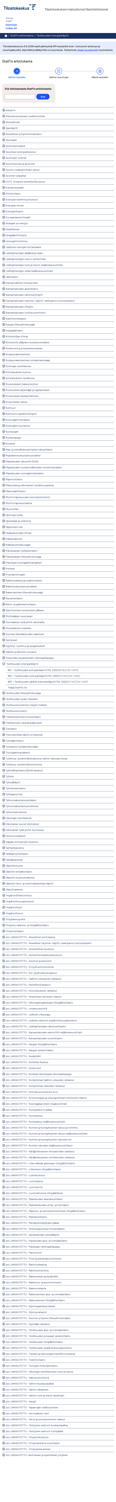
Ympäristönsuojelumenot (20, 901)
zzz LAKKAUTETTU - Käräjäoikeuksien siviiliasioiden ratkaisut (40, 1157)
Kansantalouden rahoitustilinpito (24, 294)
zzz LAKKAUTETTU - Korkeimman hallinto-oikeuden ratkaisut (40, 1079)
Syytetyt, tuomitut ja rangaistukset (25, 645)
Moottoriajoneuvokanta (19, 503)
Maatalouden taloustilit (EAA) (22, 461)
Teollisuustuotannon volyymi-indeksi (26, 704)
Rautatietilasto (14, 598)
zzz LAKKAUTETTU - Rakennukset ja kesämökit (32, 1276)
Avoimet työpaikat (16, 175)
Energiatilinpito (14, 211)
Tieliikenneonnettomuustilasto (23, 716)
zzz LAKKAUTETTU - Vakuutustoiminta (27, 1377)
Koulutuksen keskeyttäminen (22, 395)
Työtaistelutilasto (15, 788)
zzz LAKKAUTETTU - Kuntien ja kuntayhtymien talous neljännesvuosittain (47, 1133)
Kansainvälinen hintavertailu (22, 282)
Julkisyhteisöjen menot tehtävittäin (26, 259)
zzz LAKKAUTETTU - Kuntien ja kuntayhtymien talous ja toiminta (42, 1127)
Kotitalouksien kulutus (18, 372)
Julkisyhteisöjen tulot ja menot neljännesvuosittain (34, 264)
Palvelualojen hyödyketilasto (21, 550)
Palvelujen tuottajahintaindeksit (24, 562)
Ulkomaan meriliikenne (19, 818)
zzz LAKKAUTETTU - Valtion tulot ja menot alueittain (35, 1395)
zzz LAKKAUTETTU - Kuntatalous (24, 1115)
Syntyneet (11, 640)
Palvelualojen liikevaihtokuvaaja (23, 556)
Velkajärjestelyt (14, 859)
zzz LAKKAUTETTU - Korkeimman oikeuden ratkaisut (35, 1085)
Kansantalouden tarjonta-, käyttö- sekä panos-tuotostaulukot (40, 300)
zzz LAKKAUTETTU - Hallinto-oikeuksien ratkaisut (34, 978)
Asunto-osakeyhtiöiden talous (23, 169)
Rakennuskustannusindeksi (21, 586)
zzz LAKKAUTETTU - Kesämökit (23, 1056)
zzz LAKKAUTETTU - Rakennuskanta (26, 1288)
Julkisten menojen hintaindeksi (23, 247)
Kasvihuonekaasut (16, 318)
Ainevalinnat (13, 122)
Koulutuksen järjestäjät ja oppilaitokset (28, 389)
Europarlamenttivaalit (18, 217)
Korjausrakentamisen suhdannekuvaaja (28, 360)
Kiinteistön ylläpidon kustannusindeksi (27, 342)
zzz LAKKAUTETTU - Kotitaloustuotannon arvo (32, 1091)
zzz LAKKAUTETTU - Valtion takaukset (27, 1389)
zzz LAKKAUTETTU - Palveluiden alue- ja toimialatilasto (36, 1240)
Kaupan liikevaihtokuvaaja (20, 324)
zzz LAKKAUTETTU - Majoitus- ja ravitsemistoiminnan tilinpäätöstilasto (46, 1210)
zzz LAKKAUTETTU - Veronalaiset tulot (27, 1413)
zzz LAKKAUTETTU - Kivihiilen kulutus (27, 1062)
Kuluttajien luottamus (18, 425)
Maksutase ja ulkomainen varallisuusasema (30, 485)
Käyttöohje (11, 24)
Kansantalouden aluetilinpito (22, 288)
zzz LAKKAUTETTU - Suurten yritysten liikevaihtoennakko (38, 1318)
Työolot (10, 776)
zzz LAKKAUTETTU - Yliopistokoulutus (27, 1437)
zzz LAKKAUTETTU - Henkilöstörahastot (28, 984)
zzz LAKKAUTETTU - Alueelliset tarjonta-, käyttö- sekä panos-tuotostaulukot (49, 943)
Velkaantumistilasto (17, 853)
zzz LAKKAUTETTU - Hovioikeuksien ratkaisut (31, 990)
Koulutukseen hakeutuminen (22, 384)
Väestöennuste (14, 865)
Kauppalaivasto (14, 330)
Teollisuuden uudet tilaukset (22, 698)
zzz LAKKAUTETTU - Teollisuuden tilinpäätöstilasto (34, 1341)
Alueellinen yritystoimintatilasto (24, 134)
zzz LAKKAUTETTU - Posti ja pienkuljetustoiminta (33, 1258)
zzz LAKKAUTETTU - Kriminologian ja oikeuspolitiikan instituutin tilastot (46, 1097)
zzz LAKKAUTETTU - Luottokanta (24, 1181)
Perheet (10, 568)
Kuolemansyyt (13, 437)
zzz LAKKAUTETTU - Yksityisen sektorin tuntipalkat (34, 1431)
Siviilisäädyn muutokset (19, 616)
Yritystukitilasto (15, 931)
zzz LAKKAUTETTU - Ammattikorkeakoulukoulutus (34, 954)
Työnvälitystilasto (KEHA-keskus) (24, 770)
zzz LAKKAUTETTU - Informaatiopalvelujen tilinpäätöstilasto (39, 1002)
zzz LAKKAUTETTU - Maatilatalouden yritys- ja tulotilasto (37, 1204)
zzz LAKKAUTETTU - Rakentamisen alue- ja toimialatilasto (38, 1294)
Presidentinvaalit (15, 574)
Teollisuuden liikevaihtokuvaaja (23, 693)
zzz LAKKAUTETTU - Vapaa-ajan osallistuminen (32, 1407)
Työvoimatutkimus (16, 812)
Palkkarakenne (14, 538)
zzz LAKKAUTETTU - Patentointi (24, 1252)
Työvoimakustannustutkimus (22, 806)
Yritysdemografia (15, 919)
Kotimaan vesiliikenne (18, 366)
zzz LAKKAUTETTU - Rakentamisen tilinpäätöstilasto (35, 1300)
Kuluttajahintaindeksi (18, 419)
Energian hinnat (15, 205)
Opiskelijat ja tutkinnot (18, 520)
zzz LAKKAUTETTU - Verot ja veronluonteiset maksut (35, 1419)
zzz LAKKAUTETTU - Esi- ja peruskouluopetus (31, 972)
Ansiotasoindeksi (15, 145)
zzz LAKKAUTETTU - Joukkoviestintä (26, 1008)
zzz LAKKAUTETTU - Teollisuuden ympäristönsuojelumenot (39, 1347)
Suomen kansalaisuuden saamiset (25, 634)
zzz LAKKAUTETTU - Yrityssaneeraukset (28, 1449)
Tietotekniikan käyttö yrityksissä (24, 734)
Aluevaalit (11, 139)
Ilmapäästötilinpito (16, 235)
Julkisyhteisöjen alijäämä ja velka (24, 253)
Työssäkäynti (13, 782)
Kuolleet (10, 443)
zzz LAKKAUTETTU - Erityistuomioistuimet (30, 966)
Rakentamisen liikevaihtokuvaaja (24, 592)
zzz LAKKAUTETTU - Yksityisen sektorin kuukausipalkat (37, 1425)
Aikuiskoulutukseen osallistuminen (25, 116)
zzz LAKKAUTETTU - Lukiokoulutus (25, 1175)
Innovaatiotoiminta (16, 241)
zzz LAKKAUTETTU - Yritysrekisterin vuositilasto (33, 1443)
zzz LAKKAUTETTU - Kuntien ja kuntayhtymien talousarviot (39, 1139)
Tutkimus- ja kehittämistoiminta (24, 764)
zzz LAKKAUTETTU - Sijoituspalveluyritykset (30, 1306)
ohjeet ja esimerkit (87, 49)
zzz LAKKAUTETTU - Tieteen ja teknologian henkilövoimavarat (40, 1353)
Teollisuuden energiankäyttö (22, 663)
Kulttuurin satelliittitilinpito (21, 413)
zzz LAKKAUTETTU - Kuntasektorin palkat (29, 1109)
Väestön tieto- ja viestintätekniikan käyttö (29, 883)
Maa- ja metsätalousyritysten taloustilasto (29, 449)
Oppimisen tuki (14, 526)
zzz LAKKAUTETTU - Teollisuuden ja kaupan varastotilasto (38, 1335)
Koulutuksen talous (16, 401)
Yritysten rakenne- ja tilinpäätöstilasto (27, 925)
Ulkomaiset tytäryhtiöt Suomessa (25, 829)
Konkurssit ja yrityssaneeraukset (24, 348)
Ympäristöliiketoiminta (19, 895)
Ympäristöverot (14, 913)
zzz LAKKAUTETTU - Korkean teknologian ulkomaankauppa (38, 1074)
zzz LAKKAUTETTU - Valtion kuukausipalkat (30, 1383)
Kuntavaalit (12, 431)
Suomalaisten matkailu (18, 628)
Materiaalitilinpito (16, 491)
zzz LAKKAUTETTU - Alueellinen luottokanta (30, 937)
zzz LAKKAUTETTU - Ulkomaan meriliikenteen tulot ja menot (39, 1371)
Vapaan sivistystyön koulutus (22, 841)
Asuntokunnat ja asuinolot (20, 163)
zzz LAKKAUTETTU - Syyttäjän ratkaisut (28, 1324)
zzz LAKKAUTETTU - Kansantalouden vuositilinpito (34, 1038)
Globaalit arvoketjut (17, 223)
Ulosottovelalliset (16, 835)
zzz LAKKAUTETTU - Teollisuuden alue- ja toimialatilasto (37, 1329)
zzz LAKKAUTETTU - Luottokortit (24, 1187)
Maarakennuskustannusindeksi (23, 455)
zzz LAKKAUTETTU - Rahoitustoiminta (27, 1270)
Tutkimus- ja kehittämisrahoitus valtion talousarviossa (36, 758)
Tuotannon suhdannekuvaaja (22, 746)
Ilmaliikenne (12, 229)
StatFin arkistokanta (22, 35)
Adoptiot (11, 110)
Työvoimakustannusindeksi (21, 800)
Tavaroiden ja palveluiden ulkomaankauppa (30, 657)
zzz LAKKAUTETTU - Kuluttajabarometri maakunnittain (36, 1103)
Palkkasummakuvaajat (18, 544)
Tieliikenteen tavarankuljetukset (24, 722)
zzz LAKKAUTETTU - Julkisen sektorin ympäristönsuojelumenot (41, 1020)
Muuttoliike (12, 509)
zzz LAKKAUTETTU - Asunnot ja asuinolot (29, 960)
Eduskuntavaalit (15, 187)
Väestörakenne (14, 889)
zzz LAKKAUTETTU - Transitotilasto (25, 1359)
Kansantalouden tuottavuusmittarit (26, 312)
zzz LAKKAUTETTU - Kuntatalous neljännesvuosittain (35, 1121)
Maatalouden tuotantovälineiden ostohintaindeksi (34, 467)
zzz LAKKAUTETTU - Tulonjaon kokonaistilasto (31, 1365)
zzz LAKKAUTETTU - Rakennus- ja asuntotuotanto (34, 1282)
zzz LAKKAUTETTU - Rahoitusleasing (26, 1264)
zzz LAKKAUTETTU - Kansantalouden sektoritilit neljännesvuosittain (44, 1032)
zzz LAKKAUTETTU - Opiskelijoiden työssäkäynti (32, 1234)
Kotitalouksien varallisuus (20, 378)
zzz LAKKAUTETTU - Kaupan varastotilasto (29, 1050)
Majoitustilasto (14, 479)
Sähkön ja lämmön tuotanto (21, 651)
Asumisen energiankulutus (21, 151)
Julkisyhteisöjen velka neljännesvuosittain (29, 270)
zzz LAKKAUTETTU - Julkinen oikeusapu (28, 1014)
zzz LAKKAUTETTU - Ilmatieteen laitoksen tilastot (34, 996)
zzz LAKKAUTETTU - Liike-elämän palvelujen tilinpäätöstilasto (40, 1163)
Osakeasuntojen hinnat (19, 532)
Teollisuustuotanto (16, 710)
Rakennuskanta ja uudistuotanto (24, 580)
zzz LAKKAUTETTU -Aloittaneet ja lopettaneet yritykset (37, 1455)
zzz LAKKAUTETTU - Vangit (21, 1401)
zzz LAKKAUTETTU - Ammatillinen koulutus (30, 948)
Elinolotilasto (13, 193)
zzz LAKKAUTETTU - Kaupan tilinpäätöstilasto (31, 1044)
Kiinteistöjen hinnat (17, 336)
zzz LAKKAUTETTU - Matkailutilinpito (26, 1216)
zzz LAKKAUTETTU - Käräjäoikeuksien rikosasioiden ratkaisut (40, 1151)
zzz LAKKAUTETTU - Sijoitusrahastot (26, 1312)
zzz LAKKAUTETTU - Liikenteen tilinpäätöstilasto (33, 1169)
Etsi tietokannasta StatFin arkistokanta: (28, 88)
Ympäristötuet (14, 907)
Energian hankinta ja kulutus (22, 199)
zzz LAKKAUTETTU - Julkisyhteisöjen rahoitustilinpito (36, 1026)
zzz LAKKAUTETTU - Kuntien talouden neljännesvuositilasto (39, 1145)
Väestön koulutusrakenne (20, 877)
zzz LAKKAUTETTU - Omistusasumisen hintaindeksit (35, 1228)
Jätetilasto (12, 276)
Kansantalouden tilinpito (19, 306)
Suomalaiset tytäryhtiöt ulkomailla (25, 622)
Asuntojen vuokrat (16, 157)
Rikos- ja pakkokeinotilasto (21, 604)
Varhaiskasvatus (15, 847)
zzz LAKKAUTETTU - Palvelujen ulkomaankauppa (33, 1246)
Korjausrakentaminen (18, 354)
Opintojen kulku (14, 514)
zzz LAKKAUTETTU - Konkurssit (23, 1068)
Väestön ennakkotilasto (19, 871)
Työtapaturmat (14, 794)
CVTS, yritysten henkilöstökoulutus (25, 181)
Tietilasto (11, 728)
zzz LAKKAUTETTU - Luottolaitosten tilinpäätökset (34, 1193)
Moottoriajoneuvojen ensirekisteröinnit (28, 497)
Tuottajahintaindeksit (18, 752)
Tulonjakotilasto (15, 740)
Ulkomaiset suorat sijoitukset (22, 823)
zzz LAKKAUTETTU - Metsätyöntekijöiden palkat (32, 1222)
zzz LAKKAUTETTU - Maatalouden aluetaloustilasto (34, 1199)
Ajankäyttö (12, 128)
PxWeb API (11, 28)
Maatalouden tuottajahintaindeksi (25, 473)
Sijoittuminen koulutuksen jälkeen (25, 610)
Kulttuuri (11, 407)
